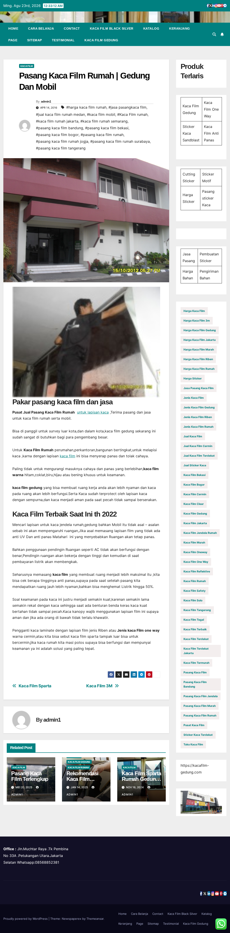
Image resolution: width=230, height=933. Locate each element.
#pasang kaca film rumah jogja (62, 141)
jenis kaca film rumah (198, 426)
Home (13, 28)
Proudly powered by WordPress (26, 918)
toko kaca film (193, 744)
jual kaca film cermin (198, 446)
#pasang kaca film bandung (59, 128)
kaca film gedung (79, 761)
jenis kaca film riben (198, 417)
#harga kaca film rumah (86, 107)
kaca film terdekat (196, 639)
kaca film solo (193, 600)
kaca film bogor (194, 484)
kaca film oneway (195, 552)
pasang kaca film (195, 672)
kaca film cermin (195, 494)
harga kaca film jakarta (200, 340)
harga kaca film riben (198, 359)
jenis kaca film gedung (199, 407)
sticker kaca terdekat (198, 734)
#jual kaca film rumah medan (60, 114)
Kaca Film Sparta (35, 685)
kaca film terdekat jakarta (196, 651)
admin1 (46, 101)
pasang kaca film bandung (195, 684)
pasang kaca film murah (200, 705)
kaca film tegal (194, 619)
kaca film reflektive (197, 571)
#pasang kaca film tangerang (61, 148)
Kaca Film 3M (99, 685)
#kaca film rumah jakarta (57, 121)
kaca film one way (196, 561)
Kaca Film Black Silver (111, 28)
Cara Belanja (41, 28)
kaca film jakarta (195, 523)
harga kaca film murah (199, 349)
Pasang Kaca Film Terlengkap (29, 776)
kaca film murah (194, 542)
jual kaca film (193, 436)
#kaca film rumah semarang (104, 121)
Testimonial (63, 40)
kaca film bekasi (195, 475)
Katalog (151, 28)
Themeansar (95, 918)
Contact (72, 28)
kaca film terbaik (195, 629)
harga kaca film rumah (199, 368)
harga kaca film (194, 311)
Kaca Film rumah (195, 581)
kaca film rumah (78, 767)
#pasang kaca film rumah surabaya (120, 141)
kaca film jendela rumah (200, 532)
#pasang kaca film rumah (102, 134)
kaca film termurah (196, 662)
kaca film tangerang (197, 610)
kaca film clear (194, 504)
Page (12, 40)
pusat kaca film (194, 725)
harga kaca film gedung (200, 330)
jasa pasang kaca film (199, 388)
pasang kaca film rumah (200, 715)
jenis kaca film (194, 397)
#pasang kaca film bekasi (106, 128)
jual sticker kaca (195, 465)
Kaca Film (26, 66)
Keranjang (179, 28)
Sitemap (34, 40)
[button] (214, 34)
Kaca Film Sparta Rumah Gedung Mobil (141, 779)
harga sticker (193, 378)
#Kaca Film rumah (132, 114)
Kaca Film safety (195, 590)
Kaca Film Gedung (101, 40)
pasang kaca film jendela (201, 696)
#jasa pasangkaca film (127, 107)
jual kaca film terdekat (199, 455)
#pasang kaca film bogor (57, 134)
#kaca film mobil (101, 114)
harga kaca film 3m (197, 320)
